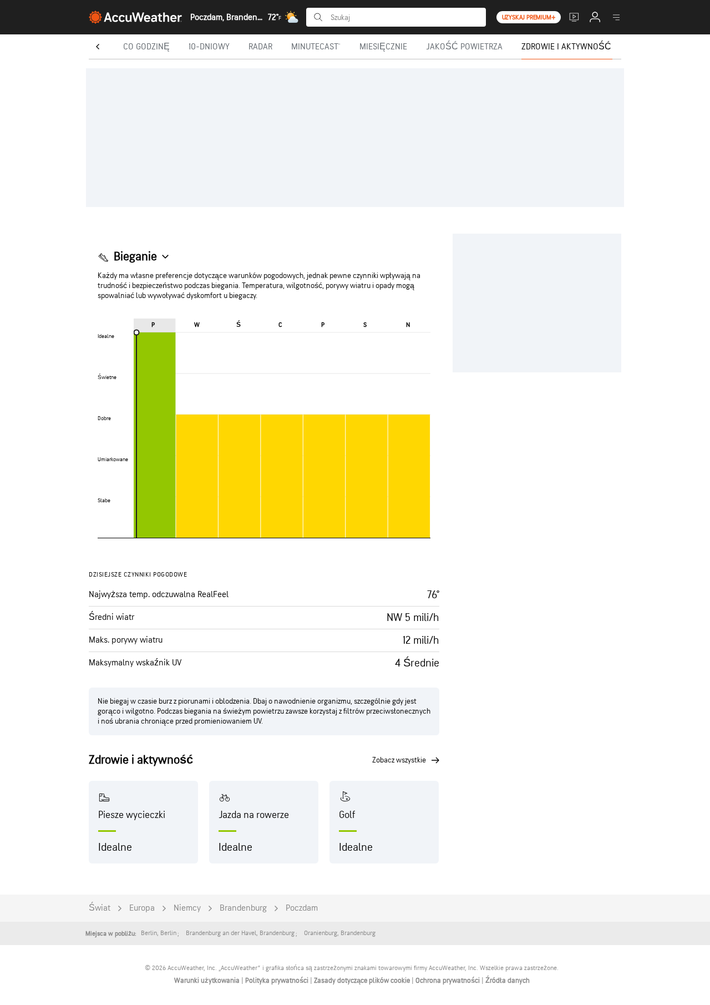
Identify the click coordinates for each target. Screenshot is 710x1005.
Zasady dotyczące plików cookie (363, 980)
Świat (99, 908)
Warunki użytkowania (207, 980)
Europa (142, 908)
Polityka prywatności (277, 980)
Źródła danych (507, 980)
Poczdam (302, 908)
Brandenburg (243, 908)
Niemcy (187, 908)
